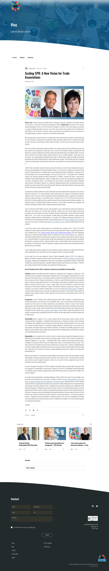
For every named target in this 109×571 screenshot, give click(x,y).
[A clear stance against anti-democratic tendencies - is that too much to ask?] (80, 433)
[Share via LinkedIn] (33, 410)
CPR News (22, 57)
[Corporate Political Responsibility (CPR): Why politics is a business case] (28, 433)
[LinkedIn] (93, 506)
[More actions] (83, 68)
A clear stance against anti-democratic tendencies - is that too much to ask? (79, 444)
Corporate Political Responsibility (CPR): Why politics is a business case (28, 444)
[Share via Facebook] (25, 410)
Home (13, 543)
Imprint (13, 557)
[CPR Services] (64, 547)
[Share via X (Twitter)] (29, 410)
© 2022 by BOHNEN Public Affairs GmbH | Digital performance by (83, 564)
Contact (13, 550)
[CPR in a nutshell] (64, 543)
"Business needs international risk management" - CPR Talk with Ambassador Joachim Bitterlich (54, 444)
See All (90, 424)
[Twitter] (97, 506)
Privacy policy (15, 554)
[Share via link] (37, 410)
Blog (13, 547)
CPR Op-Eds (30, 57)
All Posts (15, 57)
